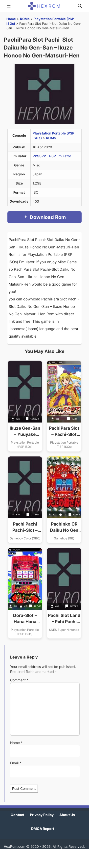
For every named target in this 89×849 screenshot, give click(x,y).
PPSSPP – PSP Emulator (52, 156)
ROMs (24, 19)
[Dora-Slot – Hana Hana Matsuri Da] (25, 593)
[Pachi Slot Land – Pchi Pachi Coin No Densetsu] (64, 593)
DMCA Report (42, 828)
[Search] (80, 6)
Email (15, 763)
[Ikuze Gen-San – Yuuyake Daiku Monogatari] (25, 406)
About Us (67, 815)
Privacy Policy (42, 815)
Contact (17, 815)
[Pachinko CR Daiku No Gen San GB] (64, 499)
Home (11, 19)
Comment (19, 680)
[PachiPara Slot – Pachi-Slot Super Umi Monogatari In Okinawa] (64, 406)
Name (16, 743)
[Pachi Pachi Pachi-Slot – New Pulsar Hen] (25, 499)
